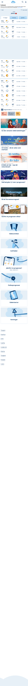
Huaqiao (3, 359)
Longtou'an (4, 347)
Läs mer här (20, 7)
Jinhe (2, 338)
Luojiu (2, 364)
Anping (3, 351)
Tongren (3, 330)
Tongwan (3, 355)
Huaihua (3, 334)
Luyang (3, 343)
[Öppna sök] (22, 2)
